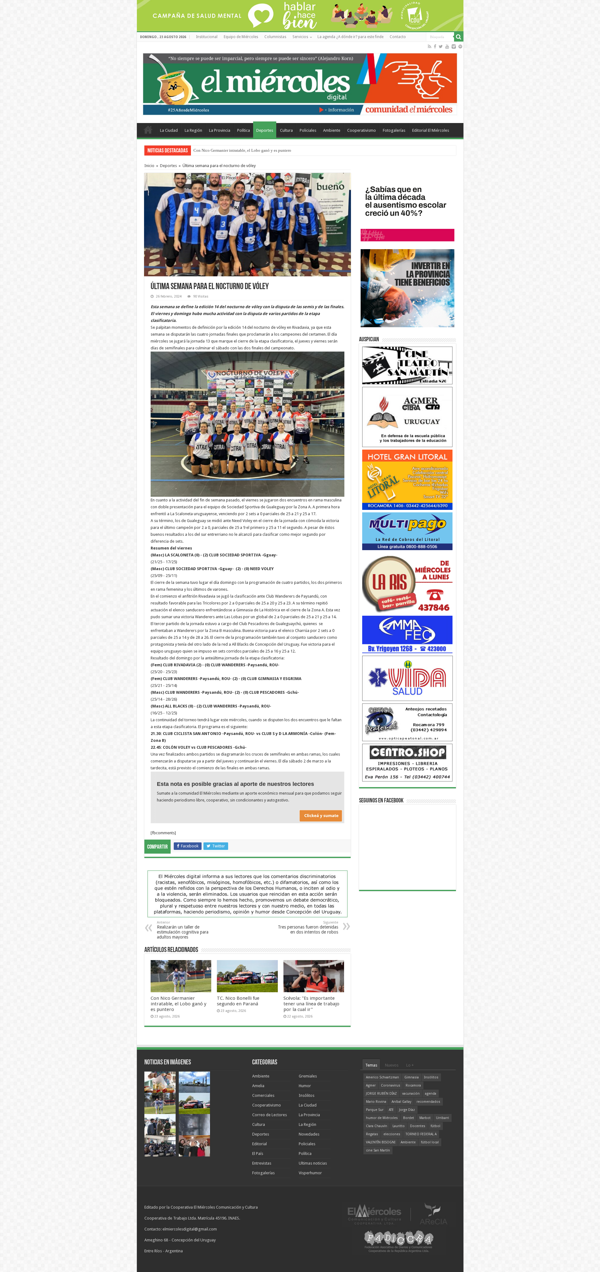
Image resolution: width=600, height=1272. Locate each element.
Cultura (286, 130)
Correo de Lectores (269, 1114)
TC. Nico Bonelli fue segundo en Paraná (227, 150)
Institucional (207, 37)
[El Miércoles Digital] (300, 82)
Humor (305, 1085)
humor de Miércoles (382, 1118)
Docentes (417, 1126)
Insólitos (306, 1095)
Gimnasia (411, 1077)
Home (148, 129)
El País (257, 1153)
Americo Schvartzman (382, 1077)
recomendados (428, 1102)
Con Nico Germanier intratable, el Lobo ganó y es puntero (178, 1003)
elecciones (391, 1134)
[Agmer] (407, 416)
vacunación (411, 1094)
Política (243, 130)
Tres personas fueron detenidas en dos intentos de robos (308, 927)
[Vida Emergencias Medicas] (407, 678)
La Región (193, 130)
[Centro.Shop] (407, 762)
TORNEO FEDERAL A (421, 1134)
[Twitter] (440, 46)
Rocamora (413, 1085)
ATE (391, 1110)
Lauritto (398, 1126)
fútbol (435, 1126)
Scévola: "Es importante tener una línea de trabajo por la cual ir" (311, 1003)
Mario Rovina (376, 1102)
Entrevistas (261, 1163)
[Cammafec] (407, 634)
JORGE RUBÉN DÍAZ (381, 1094)
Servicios (300, 37)
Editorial (259, 1143)
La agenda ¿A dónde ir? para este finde (350, 37)
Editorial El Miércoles (430, 130)
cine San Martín (378, 1150)
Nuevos (391, 1065)
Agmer (371, 1085)
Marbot (425, 1118)
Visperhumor (310, 1173)
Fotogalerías (394, 130)
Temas (371, 1065)
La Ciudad (169, 130)
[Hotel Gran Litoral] (407, 479)
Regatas (372, 1134)
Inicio (149, 165)
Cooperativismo (361, 130)
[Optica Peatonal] (407, 722)
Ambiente (331, 130)
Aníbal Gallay (401, 1102)
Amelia (258, 1085)
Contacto (398, 37)
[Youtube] (447, 46)
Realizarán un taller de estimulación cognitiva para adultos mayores (182, 929)
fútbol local (430, 1142)
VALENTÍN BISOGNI (380, 1142)
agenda (430, 1094)
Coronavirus (390, 1085)
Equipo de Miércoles (241, 37)
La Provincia (219, 130)
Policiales (308, 130)
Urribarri (442, 1118)
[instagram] (454, 46)
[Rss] (429, 46)
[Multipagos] (407, 531)
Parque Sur (374, 1110)
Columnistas (275, 37)
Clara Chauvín (376, 1126)
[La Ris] (407, 582)
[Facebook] (435, 46)
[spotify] (460, 46)
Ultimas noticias (313, 1163)
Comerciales (263, 1095)
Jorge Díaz (407, 1110)
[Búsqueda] (458, 37)
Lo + (410, 1065)
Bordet (408, 1118)
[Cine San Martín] (407, 365)
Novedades (309, 1134)
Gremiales (308, 1076)
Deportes (264, 130)
